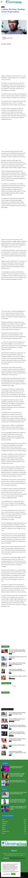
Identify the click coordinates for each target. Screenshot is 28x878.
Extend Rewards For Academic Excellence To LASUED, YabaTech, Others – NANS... (17, 753)
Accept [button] (13, 874)
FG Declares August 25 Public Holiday (17, 745)
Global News (11, 735)
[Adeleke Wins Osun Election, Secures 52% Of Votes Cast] (4, 658)
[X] (8, 17)
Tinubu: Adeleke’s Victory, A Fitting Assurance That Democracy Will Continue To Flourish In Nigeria (17, 775)
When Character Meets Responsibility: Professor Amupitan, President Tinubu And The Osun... (17, 651)
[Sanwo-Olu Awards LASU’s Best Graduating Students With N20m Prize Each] (3, 671)
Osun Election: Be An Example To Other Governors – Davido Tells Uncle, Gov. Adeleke (18, 808)
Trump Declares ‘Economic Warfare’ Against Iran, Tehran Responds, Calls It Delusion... (17, 733)
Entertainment (11, 721)
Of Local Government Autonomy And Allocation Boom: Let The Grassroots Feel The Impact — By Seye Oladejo (18, 801)
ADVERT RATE (5, 692)
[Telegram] (5, 17)
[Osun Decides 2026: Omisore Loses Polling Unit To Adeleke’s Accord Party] (5, 783)
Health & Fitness (11, 678)
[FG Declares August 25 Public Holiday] (4, 746)
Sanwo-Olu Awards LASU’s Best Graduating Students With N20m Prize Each (17, 671)
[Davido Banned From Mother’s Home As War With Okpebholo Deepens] (4, 740)
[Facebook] (11, 17)
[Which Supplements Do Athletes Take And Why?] (3, 677)
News (10, 659)
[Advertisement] (14, 61)
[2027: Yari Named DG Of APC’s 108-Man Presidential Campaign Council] (4, 664)
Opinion (10, 653)
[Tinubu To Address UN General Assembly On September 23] (5, 768)
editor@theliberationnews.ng (17, 858)
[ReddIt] (14, 17)
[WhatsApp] (2, 17)
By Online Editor (9, 38)
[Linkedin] (17, 17)
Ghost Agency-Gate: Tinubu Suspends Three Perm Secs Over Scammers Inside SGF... (17, 726)
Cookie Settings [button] (6, 874)
